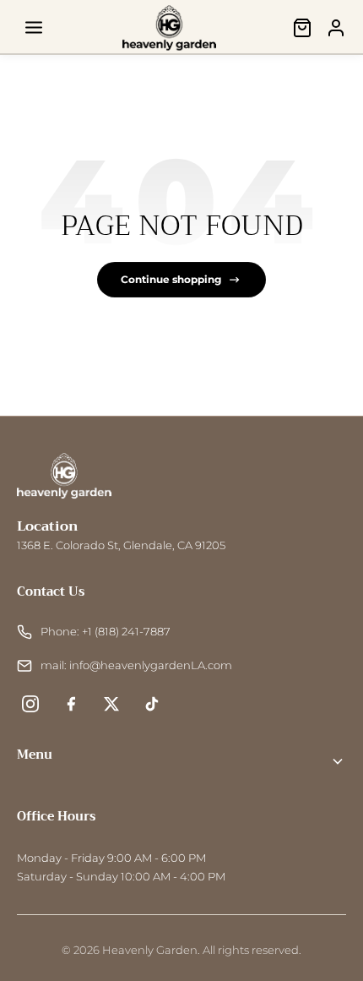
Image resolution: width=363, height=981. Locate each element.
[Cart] (302, 28)
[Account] (336, 28)
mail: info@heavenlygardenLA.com (136, 665)
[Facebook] (70, 703)
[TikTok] (151, 703)
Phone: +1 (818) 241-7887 (106, 631)
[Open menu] (34, 28)
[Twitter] (111, 703)
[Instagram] (30, 703)
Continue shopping (171, 279)
